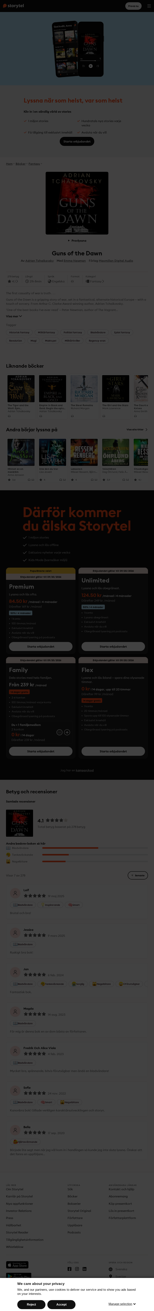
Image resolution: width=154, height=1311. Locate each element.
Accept (61, 1304)
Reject (31, 1304)
